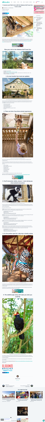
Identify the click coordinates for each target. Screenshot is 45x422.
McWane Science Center (38, 19)
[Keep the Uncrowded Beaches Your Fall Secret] (17, 177)
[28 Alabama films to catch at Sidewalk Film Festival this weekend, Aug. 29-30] (22, 394)
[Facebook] (36, 1)
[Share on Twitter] (8, 13)
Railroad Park (37, 29)
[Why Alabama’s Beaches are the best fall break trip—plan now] (8, 394)
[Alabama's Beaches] (7, 367)
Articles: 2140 (17, 380)
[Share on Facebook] (3, 13)
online (10, 73)
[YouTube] (36, 2)
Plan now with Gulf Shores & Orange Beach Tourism (23, 174)
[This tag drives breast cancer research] (39, 9)
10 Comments (8, 401)
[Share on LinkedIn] (5, 13)
